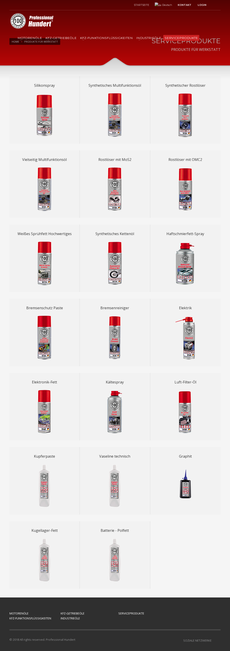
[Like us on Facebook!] (217, 640)
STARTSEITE (141, 4)
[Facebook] (12, 5)
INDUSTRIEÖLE (148, 38)
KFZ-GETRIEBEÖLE (61, 38)
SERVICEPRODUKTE (181, 38)
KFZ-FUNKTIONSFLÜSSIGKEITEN (106, 38)
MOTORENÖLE (30, 38)
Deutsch (167, 4)
